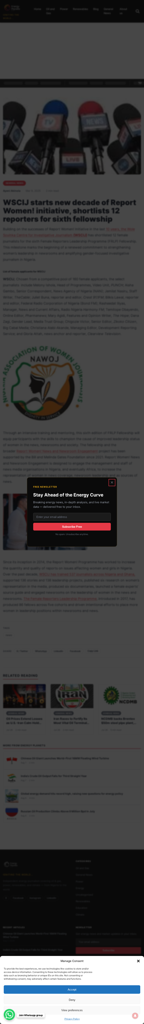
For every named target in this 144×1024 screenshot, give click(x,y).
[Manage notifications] (135, 1016)
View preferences (72, 1010)
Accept (72, 989)
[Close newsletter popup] (112, 482)
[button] (138, 961)
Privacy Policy (72, 1018)
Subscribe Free (72, 526)
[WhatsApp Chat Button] (9, 1014)
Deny (72, 999)
